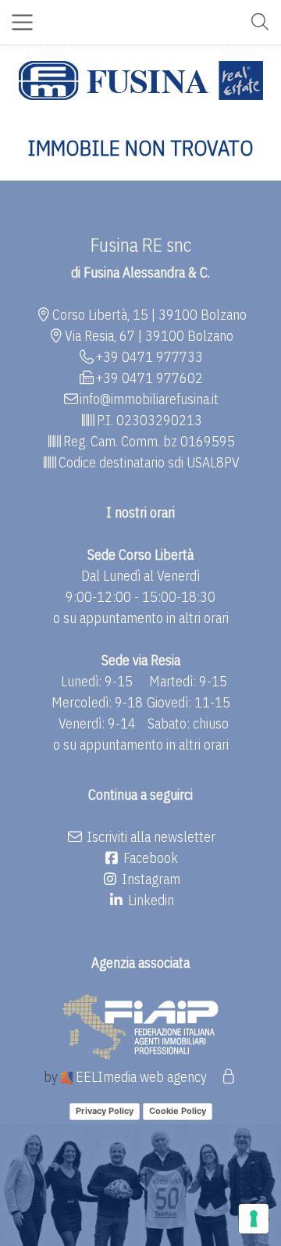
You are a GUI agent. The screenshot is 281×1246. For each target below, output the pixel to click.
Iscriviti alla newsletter (149, 837)
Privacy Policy (104, 1110)
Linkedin (149, 900)
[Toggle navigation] (22, 22)
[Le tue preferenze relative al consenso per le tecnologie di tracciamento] (254, 1218)
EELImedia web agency (141, 1077)
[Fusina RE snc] (141, 80)
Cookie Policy (177, 1110)
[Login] (228, 1077)
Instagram (149, 879)
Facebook (149, 858)
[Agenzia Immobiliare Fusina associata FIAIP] (140, 1025)
